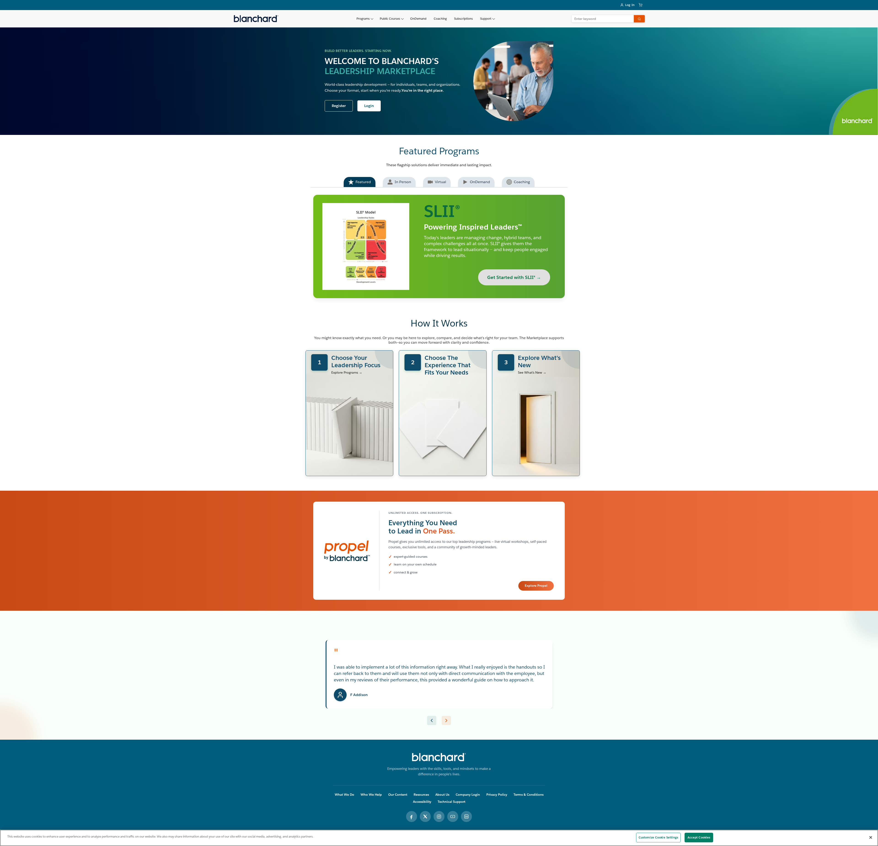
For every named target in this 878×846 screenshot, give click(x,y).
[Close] (871, 837)
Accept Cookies (699, 837)
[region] (439, 838)
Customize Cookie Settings (658, 837)
